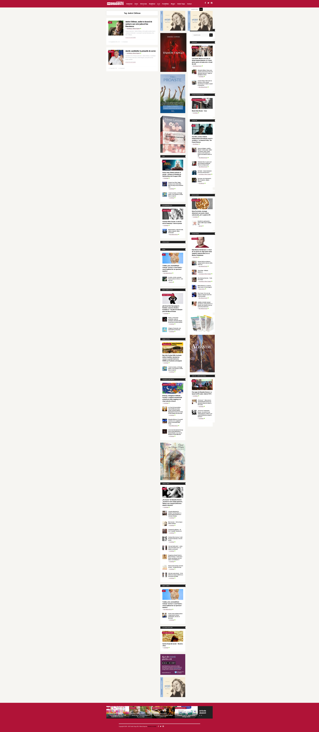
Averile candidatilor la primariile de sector (140, 51)
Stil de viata (143, 4)
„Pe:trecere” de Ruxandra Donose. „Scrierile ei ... (123, 716)
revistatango (165, 178)
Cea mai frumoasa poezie (198, 99)
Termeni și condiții (152, 726)
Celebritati (129, 4)
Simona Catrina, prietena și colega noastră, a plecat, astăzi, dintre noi (205, 263)
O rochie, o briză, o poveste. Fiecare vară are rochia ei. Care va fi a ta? (175, 279)
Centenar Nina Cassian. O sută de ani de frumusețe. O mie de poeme (175, 539)
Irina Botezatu (201, 183)
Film (164, 161)
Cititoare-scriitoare (168, 632)
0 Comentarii (125, 41)
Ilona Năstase (195, 144)
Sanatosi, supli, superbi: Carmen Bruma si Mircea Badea (169, 716)
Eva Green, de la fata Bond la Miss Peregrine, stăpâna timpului (204, 180)
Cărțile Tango (181, 4)
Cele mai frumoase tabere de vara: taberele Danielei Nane (146, 716)
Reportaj (111, 51)
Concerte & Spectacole (168, 384)
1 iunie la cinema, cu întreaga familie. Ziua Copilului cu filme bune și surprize (175, 194)
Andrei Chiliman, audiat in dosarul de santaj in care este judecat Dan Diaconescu (138, 24)
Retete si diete (195, 200)
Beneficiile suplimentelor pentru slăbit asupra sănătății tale (204, 223)
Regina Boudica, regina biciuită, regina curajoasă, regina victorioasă (175, 231)
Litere (136, 4)
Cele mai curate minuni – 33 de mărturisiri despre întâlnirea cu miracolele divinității (175, 575)
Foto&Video (165, 4)
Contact (189, 4)
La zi (158, 4)
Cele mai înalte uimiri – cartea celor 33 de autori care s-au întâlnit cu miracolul (175, 548)
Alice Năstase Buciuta (173, 234)
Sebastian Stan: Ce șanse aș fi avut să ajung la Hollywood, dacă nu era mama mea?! (205, 163)
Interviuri (194, 47)
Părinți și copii (166, 344)
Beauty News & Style (168, 295)
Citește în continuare (130, 37)
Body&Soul (152, 4)
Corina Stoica (195, 257)
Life (164, 254)
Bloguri (173, 4)
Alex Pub (171, 282)
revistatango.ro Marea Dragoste (133, 28)
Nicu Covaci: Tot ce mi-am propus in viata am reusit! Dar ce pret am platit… (205, 295)
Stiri (110, 22)
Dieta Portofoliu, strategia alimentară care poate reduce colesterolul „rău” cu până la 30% (201, 213)
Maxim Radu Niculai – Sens (199, 111)
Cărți (164, 488)
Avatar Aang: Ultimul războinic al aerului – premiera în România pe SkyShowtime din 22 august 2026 (171, 174)
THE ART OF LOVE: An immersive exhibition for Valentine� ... (192, 716)
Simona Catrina (202, 288)
